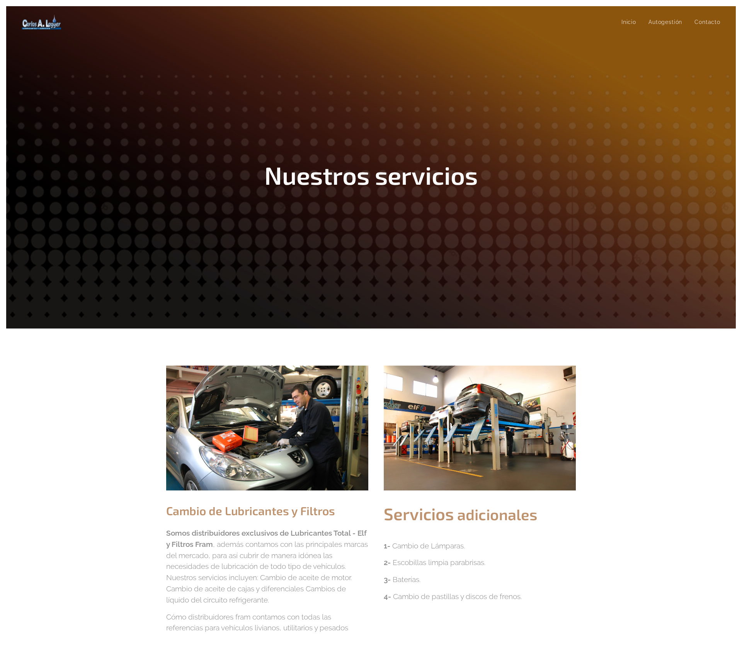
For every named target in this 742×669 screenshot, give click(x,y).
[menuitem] (630, 22)
